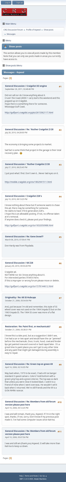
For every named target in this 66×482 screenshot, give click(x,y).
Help (21, 476)
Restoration (11, 326)
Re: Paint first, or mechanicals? (34, 326)
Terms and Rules (31, 476)
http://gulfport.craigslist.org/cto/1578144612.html (29, 286)
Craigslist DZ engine (37, 86)
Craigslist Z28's (34, 196)
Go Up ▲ (43, 476)
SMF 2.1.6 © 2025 (26, 479)
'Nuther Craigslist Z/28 (38, 164)
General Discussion (15, 86)
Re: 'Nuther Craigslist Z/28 (40, 129)
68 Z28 (30, 262)
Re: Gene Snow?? (35, 236)
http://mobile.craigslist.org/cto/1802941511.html (28, 182)
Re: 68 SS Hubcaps (27, 297)
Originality (10, 297)
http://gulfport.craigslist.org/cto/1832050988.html (29, 225)
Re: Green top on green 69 (40, 364)
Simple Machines (40, 479)
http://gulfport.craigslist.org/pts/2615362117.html (29, 112)
